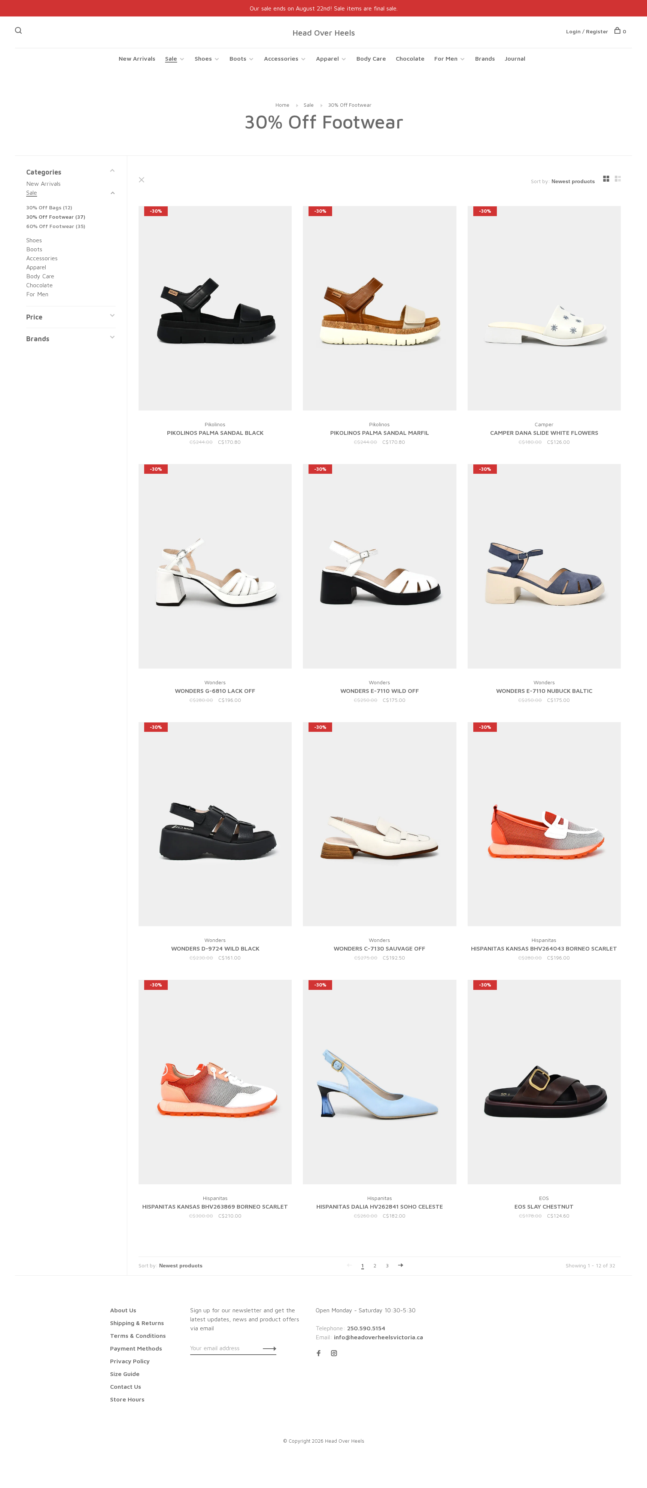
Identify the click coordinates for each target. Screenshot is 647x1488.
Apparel (327, 58)
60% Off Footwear (55, 226)
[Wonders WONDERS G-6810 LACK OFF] (215, 567)
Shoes (203, 58)
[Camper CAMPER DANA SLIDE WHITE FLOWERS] (544, 309)
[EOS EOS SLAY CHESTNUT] (544, 1083)
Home (282, 104)
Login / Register (587, 31)
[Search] (19, 31)
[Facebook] (319, 1353)
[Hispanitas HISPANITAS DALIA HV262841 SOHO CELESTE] (379, 1083)
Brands (485, 58)
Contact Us (125, 1386)
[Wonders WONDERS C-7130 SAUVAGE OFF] (379, 825)
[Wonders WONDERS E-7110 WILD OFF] (379, 567)
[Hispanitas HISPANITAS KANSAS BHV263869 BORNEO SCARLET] (215, 1083)
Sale (171, 58)
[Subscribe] (267, 1348)
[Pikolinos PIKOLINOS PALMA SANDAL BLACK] (215, 309)
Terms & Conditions (138, 1335)
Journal (515, 58)
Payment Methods (136, 1348)
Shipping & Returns (137, 1322)
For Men (446, 58)
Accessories (281, 58)
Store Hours (127, 1399)
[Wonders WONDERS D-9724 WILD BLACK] (215, 825)
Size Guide (125, 1373)
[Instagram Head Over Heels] (334, 1353)
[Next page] (400, 1265)
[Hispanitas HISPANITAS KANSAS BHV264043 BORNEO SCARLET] (544, 825)
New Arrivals (137, 58)
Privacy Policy (130, 1361)
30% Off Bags (49, 207)
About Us (123, 1310)
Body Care (371, 58)
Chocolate (410, 58)
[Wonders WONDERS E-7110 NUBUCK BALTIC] (544, 567)
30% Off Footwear (349, 104)
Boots (238, 58)
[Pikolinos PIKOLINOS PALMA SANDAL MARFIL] (379, 309)
